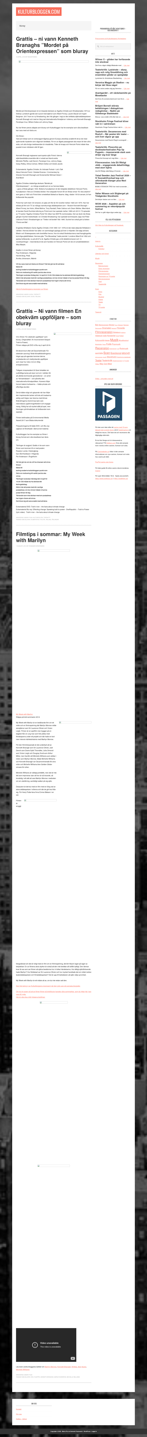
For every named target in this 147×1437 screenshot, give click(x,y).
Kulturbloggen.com (39, 11)
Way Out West (106, 363)
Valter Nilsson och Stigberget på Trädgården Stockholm (111, 194)
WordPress (87, 1431)
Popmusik (116, 344)
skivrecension (99, 357)
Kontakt (18, 1409)
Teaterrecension (117, 361)
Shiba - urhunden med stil (104, 378)
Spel (100, 281)
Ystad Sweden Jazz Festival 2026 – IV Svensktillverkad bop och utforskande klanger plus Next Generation (113, 179)
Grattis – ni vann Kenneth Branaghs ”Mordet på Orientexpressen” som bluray (52, 45)
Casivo (97, 471)
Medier (107, 340)
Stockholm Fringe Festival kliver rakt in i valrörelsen (111, 122)
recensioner (113, 348)
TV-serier (101, 307)
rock (118, 348)
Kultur (122, 335)
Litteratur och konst (102, 253)
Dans (100, 291)
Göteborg (116, 332)
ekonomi (114, 328)
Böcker (111, 325)
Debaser (120, 325)
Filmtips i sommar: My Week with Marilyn (50, 537)
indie (105, 335)
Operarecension (104, 273)
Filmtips (37, 1377)
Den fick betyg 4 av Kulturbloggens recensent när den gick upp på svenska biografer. (48, 986)
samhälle (99, 353)
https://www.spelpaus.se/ (104, 478)
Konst (117, 336)
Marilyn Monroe (50, 1366)
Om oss (19, 1414)
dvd (79, 1366)
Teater (100, 302)
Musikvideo (98, 344)
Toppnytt (37, 294)
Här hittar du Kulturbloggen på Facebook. (109, 225)
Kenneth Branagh (64, 1366)
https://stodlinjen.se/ (121, 478)
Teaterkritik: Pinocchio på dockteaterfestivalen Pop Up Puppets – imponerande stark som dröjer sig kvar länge (112, 150)
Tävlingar (55, 519)
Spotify (104, 357)
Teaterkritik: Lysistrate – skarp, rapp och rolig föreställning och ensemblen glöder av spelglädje (111, 72)
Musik (97, 258)
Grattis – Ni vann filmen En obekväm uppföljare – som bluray (48, 317)
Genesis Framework (76, 1431)
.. (95, 236)
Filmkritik (121, 327)
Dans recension (104, 268)
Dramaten (106, 327)
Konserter (111, 335)
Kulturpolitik (38, 517)
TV (99, 304)
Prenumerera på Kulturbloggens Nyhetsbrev (110, 38)
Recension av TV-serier (106, 276)
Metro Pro (65, 1431)
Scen (31, 294)
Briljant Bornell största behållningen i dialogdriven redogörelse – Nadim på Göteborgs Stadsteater (109, 109)
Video (97, 364)
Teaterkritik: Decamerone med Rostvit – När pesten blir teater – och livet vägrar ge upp (112, 134)
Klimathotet (35, 519)
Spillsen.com (111, 443)
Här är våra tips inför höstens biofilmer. (30, 997)
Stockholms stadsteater (124, 357)
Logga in (94, 1431)
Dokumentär (98, 328)
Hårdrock (98, 335)
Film (30, 517)
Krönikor (101, 249)
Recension (99, 263)
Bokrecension (103, 266)
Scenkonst (116, 353)
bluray (27, 296)
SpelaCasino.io (123, 430)
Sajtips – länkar (21, 1419)
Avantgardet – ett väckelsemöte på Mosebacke (113, 94)
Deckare (126, 325)
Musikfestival (123, 340)
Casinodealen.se (103, 451)
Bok (96, 324)
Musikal (101, 297)
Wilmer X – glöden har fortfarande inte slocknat (112, 60)
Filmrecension (103, 271)
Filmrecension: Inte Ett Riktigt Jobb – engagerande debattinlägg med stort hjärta (112, 165)
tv (123, 361)
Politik (42, 519)
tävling (37, 296)
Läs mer (127, 65)
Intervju (97, 241)
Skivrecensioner (104, 279)
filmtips (74, 1366)
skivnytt (126, 353)
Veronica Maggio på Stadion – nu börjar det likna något (112, 84)
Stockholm (112, 356)
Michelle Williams (22, 1369)
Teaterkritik (102, 284)
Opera (100, 299)
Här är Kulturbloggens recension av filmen (32, 289)
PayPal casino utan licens (104, 462)
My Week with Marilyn (24, 714)
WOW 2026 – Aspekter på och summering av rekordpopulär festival (110, 206)
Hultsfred (123, 332)
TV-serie (126, 361)
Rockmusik (124, 348)
